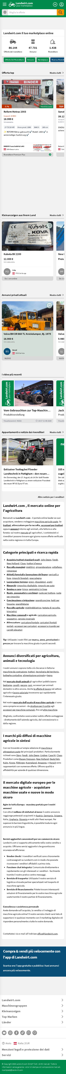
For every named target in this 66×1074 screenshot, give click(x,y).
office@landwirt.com (47, 933)
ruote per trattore (47, 592)
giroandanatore (43, 567)
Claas (23, 563)
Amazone (42, 762)
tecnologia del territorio (47, 671)
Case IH (52, 755)
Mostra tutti (55, 72)
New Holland (13, 563)
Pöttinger (20, 762)
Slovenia (23, 819)
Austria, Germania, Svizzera (49, 815)
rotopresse (12, 570)
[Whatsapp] (28, 1032)
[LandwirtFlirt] (34, 1032)
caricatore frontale (30, 622)
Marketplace (43, 59)
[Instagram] (10, 1032)
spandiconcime (42, 600)
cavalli (16, 685)
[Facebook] (16, 1032)
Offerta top (8, 72)
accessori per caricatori (25, 626)
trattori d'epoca (34, 563)
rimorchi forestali (20, 578)
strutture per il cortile (40, 706)
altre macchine (50, 709)
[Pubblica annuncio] (55, 4)
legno (49, 675)
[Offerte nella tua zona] (5, 12)
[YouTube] (4, 1032)
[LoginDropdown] (61, 4)
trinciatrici (12, 611)
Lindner (43, 755)
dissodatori (40, 581)
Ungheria (13, 819)
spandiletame (22, 603)
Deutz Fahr (55, 758)
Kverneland (31, 762)
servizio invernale (26, 618)
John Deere (46, 559)
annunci (30, 59)
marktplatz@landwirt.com (12, 1070)
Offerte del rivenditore (14, 59)
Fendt (55, 559)
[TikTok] (22, 1032)
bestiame (7, 685)
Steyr (18, 755)
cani (30, 685)
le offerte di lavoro (42, 688)
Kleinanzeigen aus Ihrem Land (19, 215)
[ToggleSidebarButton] (4, 4)
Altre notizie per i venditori (51, 496)
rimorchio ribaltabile (27, 585)
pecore (23, 685)
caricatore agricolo (47, 615)
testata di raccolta (51, 607)
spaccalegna (35, 578)
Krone (12, 762)
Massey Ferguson (27, 758)
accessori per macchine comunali (19, 709)
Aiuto (8, 1043)
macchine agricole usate (46, 521)
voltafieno (57, 567)
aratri (49, 581)
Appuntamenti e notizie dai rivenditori (23, 432)
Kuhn (5, 762)
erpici (31, 581)
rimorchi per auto (46, 585)
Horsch (52, 762)
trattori (31, 671)
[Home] (21, 4)
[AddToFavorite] (49, 83)
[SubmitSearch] (60, 12)
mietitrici (30, 567)
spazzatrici (12, 618)
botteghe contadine (12, 675)
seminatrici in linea (38, 589)
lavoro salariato (20, 692)
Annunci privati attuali (14, 295)
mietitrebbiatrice (33, 607)
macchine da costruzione (15, 671)
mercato (25, 532)
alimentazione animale (34, 675)
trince (25, 589)
